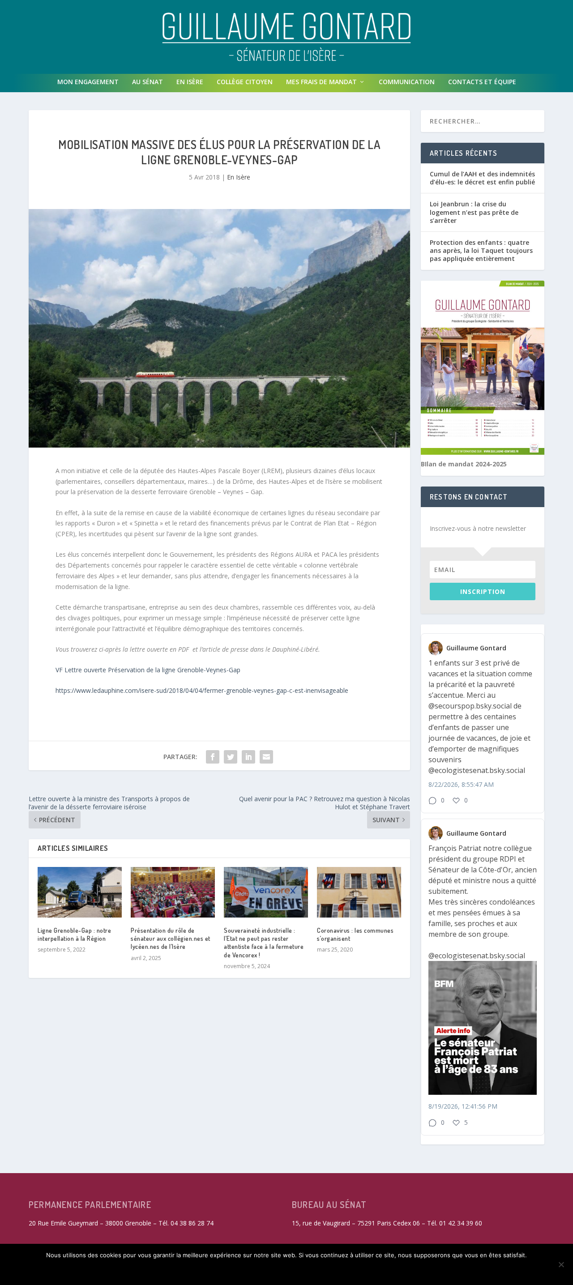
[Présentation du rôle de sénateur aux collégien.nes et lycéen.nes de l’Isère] (173, 892)
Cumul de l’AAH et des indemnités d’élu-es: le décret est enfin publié (482, 178)
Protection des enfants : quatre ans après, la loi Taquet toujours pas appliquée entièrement (481, 250)
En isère (189, 81)
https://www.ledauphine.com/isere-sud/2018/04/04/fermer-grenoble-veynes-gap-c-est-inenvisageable (202, 690)
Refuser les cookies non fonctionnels (257, 1270)
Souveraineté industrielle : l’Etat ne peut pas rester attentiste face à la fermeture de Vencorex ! (264, 942)
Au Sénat (147, 81)
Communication (407, 81)
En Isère (238, 177)
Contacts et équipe (482, 81)
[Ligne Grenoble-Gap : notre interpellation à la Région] (80, 892)
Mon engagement (88, 81)
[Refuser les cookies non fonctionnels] (561, 1264)
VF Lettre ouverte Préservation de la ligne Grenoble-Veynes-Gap (148, 670)
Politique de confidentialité (383, 1270)
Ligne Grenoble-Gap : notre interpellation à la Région (74, 934)
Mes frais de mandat (321, 81)
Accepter (162, 1270)
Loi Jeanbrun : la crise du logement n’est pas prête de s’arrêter (474, 212)
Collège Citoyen (245, 81)
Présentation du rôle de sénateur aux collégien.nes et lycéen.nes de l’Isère (170, 938)
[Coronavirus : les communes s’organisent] (359, 892)
